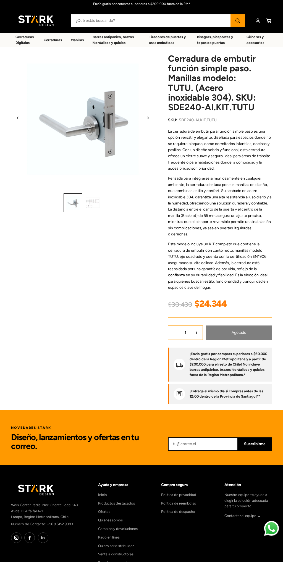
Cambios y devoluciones (118, 529)
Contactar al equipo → (242, 516)
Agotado (239, 332)
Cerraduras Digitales (24, 40)
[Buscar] (237, 20)
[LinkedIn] (43, 537)
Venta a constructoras (115, 554)
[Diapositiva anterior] (17, 119)
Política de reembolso (178, 503)
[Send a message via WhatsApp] (271, 528)
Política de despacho (178, 512)
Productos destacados (116, 503)
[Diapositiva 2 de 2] (93, 203)
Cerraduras (53, 40)
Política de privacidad (178, 495)
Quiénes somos (110, 520)
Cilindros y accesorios (255, 40)
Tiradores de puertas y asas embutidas (167, 40)
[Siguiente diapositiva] (149, 119)
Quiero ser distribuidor (116, 546)
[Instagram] (16, 537)
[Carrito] (269, 21)
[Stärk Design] (36, 21)
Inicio (102, 495)
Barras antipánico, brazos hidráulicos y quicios (113, 40)
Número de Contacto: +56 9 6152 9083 (42, 524)
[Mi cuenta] (258, 21)
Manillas (77, 40)
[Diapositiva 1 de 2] (73, 203)
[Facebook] (29, 537)
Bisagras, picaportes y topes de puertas (215, 40)
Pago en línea (109, 537)
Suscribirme (255, 444)
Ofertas (104, 512)
